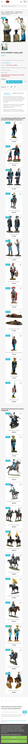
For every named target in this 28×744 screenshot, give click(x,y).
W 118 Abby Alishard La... (14, 690)
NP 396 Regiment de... (14, 399)
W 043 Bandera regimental (14, 548)
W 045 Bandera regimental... (14, 596)
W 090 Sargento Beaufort (14, 258)
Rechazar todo (14, 741)
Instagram (13, 701)
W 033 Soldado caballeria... (14, 525)
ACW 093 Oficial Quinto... (14, 163)
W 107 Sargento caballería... (14, 430)
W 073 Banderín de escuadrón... (14, 501)
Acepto (14, 737)
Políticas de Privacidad (9, 720)
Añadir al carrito (14, 82)
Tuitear (11, 87)
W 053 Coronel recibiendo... (14, 187)
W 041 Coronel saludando (14, 210)
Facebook (2, 701)
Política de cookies (5, 734)
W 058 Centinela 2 (14, 454)
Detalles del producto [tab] (18, 93)
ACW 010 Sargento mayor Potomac (14, 352)
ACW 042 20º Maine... (14, 139)
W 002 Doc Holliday (14, 234)
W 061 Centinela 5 (14, 376)
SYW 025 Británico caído (14, 329)
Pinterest (15, 87)
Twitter (6, 701)
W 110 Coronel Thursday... (14, 572)
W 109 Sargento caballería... (14, 666)
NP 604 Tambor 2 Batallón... (14, 281)
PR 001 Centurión (14, 305)
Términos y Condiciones (21, 720)
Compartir (8, 87)
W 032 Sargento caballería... (14, 619)
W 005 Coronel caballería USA (14, 643)
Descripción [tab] (7, 93)
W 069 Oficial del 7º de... (14, 477)
